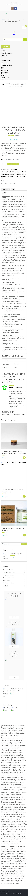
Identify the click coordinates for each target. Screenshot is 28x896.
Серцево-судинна (5, 60)
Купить (14, 617)
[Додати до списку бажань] (1, 425)
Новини (3, 50)
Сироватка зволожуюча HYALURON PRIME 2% (13, 174)
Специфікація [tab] (7, 189)
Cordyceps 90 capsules (15, 553)
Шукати (24, 544)
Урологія (3, 57)
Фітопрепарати (7, 580)
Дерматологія (4, 72)
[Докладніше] (14, 436)
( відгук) (17, 135)
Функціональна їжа (8, 583)
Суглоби (3, 58)
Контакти (3, 79)
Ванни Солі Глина (7, 569)
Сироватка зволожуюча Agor (14, 173)
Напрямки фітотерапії (6, 53)
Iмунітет (3, 67)
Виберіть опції (24, 457)
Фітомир (3, 48)
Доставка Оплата (5, 77)
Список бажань (5, 74)
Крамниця (3, 52)
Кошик (3, 75)
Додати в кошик (13, 164)
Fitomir (3, 83)
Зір (2, 69)
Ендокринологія (5, 70)
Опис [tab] (2, 189)
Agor (8, 171)
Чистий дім (6, 585)
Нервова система (5, 63)
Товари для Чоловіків (8, 577)
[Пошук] (25, 39)
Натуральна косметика (13, 83)
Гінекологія (4, 55)
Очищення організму (6, 65)
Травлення (3, 62)
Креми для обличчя (14, 84)
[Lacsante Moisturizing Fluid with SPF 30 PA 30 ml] (6, 692)
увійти (23, 414)
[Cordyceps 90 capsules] (6, 556)
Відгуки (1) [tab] (13, 189)
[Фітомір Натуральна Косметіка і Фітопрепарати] (14, 15)
